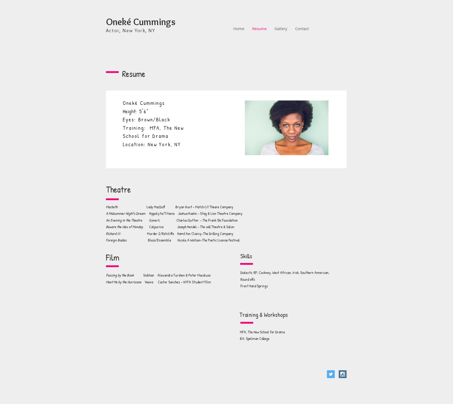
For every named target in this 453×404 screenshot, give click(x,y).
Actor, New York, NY (130, 30)
